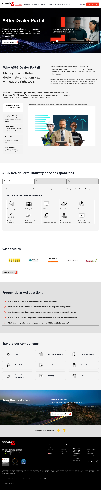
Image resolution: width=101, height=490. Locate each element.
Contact (91, 4)
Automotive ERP (76, 448)
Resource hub (90, 453)
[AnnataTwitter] (97, 461)
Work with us (64, 451)
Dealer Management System (14, 29)
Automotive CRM (76, 450)
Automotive (75, 447)
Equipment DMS (76, 460)
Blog (88, 451)
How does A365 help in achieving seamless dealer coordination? (34, 301)
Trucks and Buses (76, 453)
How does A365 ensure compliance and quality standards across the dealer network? (42, 317)
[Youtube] (92, 461)
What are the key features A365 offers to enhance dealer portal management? (39, 306)
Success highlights (91, 449)
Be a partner (63, 449)
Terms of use (50, 449)
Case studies (89, 447)
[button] (50, 301)
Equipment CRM (76, 458)
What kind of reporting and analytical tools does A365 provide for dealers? (38, 323)
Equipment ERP (76, 457)
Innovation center (91, 455)
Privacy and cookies (52, 447)
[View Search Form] (77, 4)
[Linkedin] (88, 461)
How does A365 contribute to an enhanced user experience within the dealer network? (43, 312)
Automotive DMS (76, 451)
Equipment (75, 455)
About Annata (64, 447)
